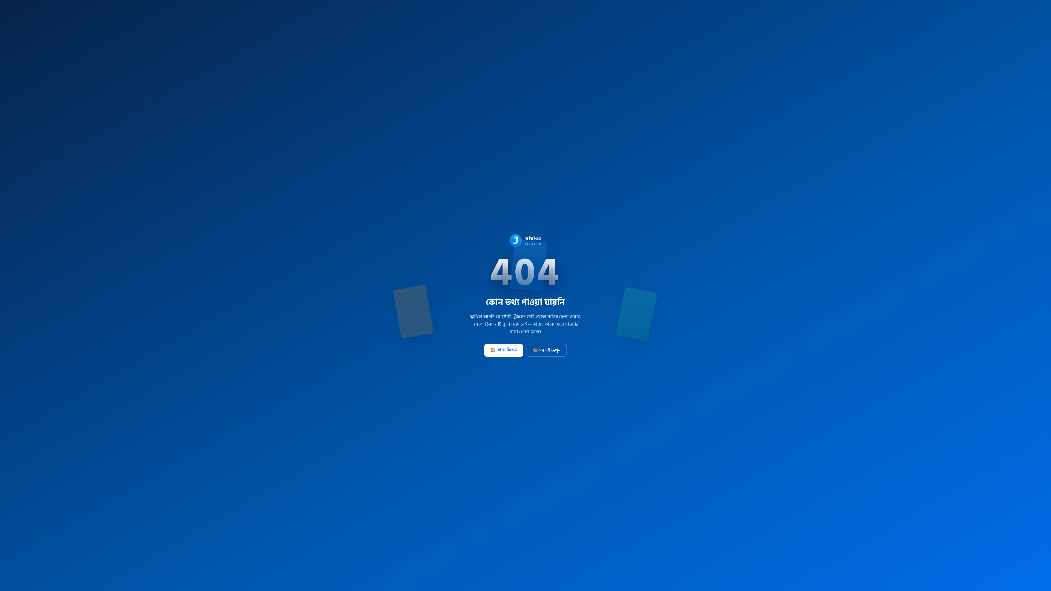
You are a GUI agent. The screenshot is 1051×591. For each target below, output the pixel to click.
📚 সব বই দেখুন (547, 350)
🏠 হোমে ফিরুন (503, 350)
